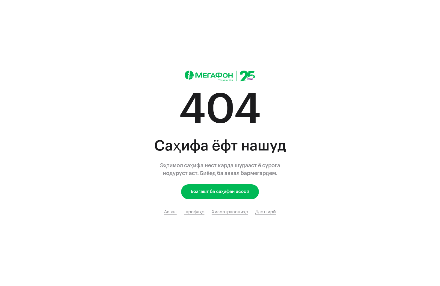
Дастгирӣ (265, 212)
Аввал (170, 212)
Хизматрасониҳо (230, 212)
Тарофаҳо (194, 212)
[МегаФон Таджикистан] (220, 76)
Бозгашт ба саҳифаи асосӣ (220, 191)
